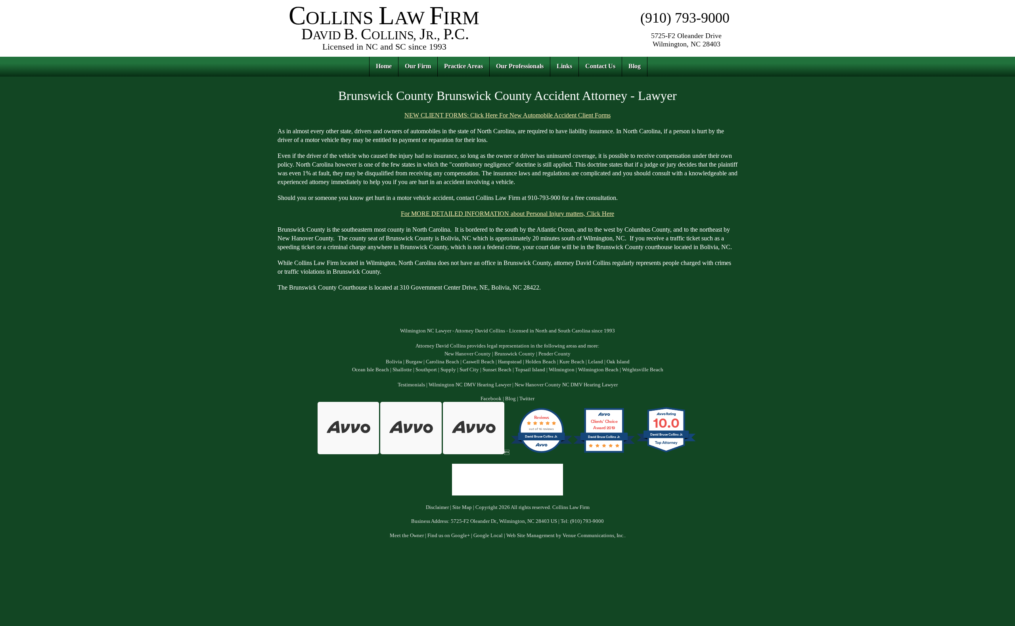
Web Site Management (530, 535)
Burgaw (414, 362)
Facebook (491, 398)
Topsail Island (530, 370)
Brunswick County (514, 354)
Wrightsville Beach (642, 370)
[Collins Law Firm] (384, 51)
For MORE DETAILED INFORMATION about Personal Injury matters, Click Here (507, 213)
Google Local (488, 535)
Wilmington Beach (598, 370)
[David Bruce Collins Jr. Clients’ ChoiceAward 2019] (604, 452)
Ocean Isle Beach (370, 370)
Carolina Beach (442, 362)
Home (384, 66)
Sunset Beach (497, 370)
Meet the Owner (407, 535)
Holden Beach (540, 362)
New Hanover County (467, 354)
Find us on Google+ (448, 535)
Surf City (469, 370)
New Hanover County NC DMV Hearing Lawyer (566, 385)
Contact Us (600, 66)
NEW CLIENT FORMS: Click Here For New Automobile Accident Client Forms (507, 115)
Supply (448, 370)
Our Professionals (520, 66)
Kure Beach (571, 362)
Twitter (526, 398)
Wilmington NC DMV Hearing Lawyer (470, 385)
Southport (426, 370)
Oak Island (618, 362)
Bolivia (394, 362)
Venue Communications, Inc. (593, 535)
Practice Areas (463, 66)
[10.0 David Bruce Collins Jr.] (666, 452)
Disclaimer (437, 507)
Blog (634, 66)
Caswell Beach (478, 362)
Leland (595, 362)
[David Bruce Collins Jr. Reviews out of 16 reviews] (541, 452)
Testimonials (411, 385)
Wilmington (562, 370)
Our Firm (418, 66)
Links (564, 66)
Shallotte (402, 370)
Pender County (554, 354)
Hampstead (510, 362)
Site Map (462, 507)
